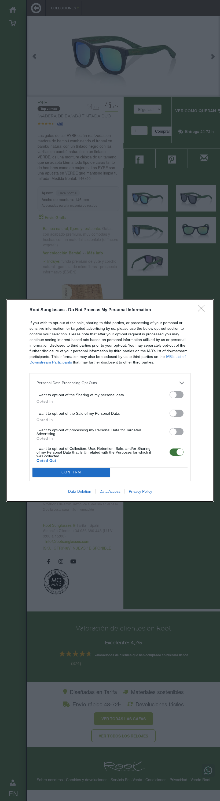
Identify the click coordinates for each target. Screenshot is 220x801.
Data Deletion (79, 491)
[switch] (177, 394)
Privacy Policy (140, 491)
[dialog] (110, 401)
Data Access (110, 491)
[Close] (203, 310)
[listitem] (110, 383)
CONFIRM (71, 472)
